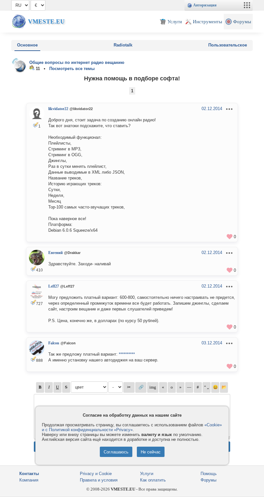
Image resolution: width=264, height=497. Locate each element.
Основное (27, 45)
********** (127, 354)
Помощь (209, 473)
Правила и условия (99, 480)
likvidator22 (58, 109)
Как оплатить (153, 480)
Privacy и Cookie (96, 473)
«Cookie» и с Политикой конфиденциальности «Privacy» (132, 427)
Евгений (55, 252)
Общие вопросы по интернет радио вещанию (76, 62)
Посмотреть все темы (72, 68)
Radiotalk (123, 45)
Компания (28, 480)
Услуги (146, 473)
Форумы (208, 480)
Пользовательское (227, 45)
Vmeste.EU (46, 21)
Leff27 (53, 286)
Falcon (53, 343)
